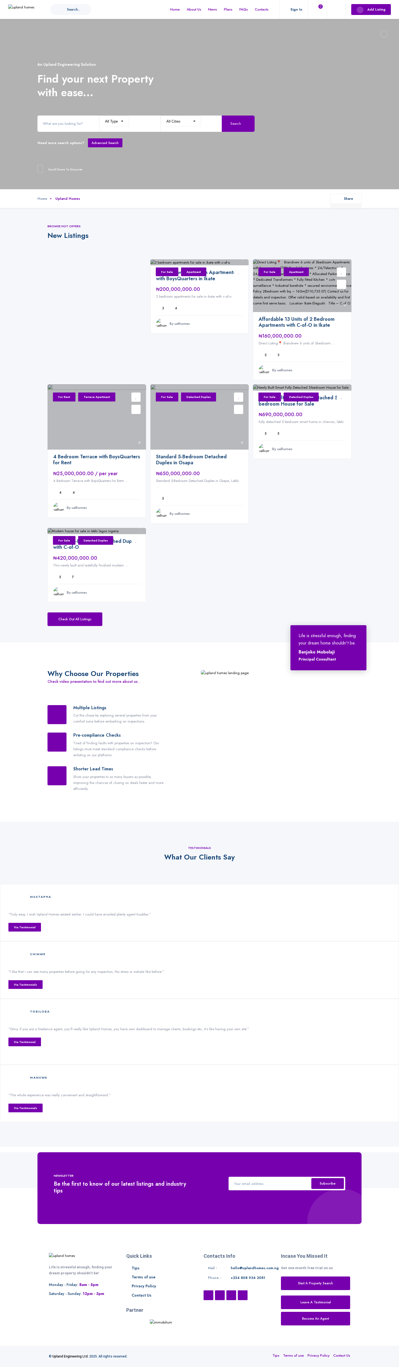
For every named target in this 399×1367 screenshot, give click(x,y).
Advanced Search (105, 143)
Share (348, 198)
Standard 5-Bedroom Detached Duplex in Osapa (191, 460)
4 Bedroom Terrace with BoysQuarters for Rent (96, 460)
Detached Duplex (198, 397)
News (212, 9)
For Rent (64, 397)
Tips (136, 1268)
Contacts (261, 9)
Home (175, 9)
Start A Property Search (315, 1283)
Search (236, 123)
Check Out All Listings (74, 619)
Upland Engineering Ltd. (70, 1356)
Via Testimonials (25, 984)
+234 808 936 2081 (248, 1277)
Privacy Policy (144, 1286)
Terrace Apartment (97, 397)
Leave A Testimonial (315, 1302)
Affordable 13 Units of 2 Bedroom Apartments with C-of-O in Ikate (297, 322)
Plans (228, 9)
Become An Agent (315, 1318)
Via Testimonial (25, 927)
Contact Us (141, 1295)
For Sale (167, 272)
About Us (194, 9)
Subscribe (327, 1183)
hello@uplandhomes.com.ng (255, 1268)
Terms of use (144, 1277)
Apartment (193, 272)
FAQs (243, 9)
